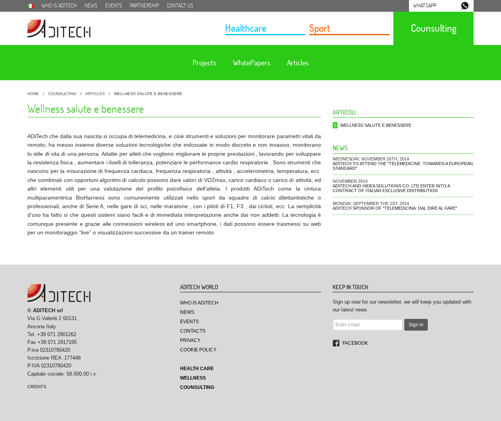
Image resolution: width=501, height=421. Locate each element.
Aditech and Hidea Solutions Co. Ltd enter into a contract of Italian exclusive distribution (391, 188)
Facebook (355, 343)
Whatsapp (424, 5)
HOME (33, 94)
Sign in (416, 324)
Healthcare (246, 28)
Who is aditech (59, 5)
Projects (204, 62)
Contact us (180, 5)
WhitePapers (251, 62)
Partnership (144, 5)
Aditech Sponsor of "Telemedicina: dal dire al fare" (395, 208)
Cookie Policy (198, 350)
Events (113, 5)
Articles (297, 62)
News (91, 5)
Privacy (190, 340)
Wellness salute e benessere (376, 125)
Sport (319, 28)
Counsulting (433, 28)
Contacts (192, 331)
